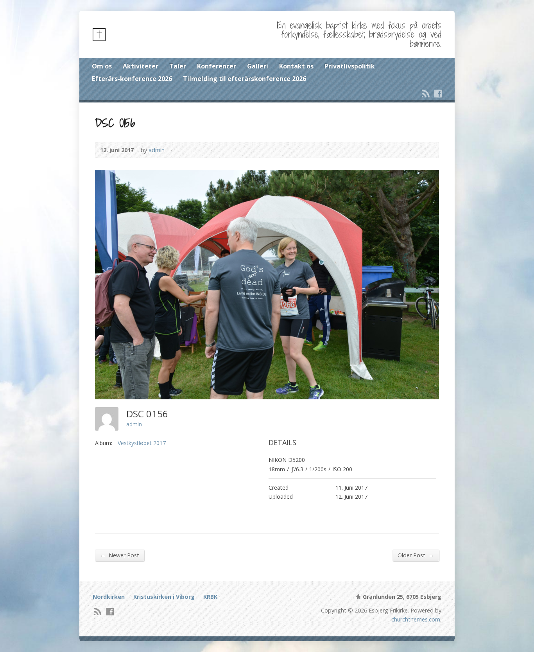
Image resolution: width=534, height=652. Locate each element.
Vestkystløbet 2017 (142, 443)
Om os (102, 66)
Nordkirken (109, 596)
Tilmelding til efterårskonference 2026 (244, 78)
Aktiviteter (140, 66)
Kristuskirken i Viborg (164, 596)
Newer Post (119, 555)
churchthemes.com (415, 619)
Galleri (257, 66)
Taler (177, 66)
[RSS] (426, 93)
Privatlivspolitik (349, 66)
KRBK (210, 596)
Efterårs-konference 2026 (132, 78)
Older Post (416, 555)
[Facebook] (438, 93)
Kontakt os (296, 66)
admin (157, 150)
